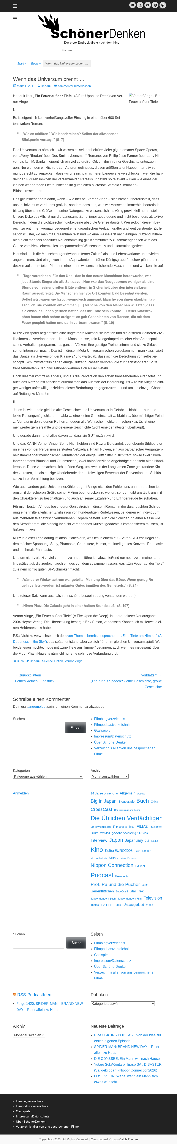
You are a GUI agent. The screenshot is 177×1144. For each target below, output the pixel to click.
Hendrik (46, 86)
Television (153, 898)
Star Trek (137, 891)
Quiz (145, 885)
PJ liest (140, 866)
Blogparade (126, 801)
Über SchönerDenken (111, 742)
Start (22, 63)
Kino (97, 849)
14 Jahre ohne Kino (104, 793)
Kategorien (21, 770)
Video (149, 904)
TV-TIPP (106, 904)
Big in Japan (104, 801)
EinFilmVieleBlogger (101, 827)
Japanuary (134, 840)
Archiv (95, 770)
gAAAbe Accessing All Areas (130, 833)
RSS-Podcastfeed (34, 994)
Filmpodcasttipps (123, 826)
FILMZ (142, 826)
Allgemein (127, 793)
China (154, 801)
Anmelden (21, 793)
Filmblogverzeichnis (109, 719)
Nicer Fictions (128, 858)
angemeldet (37, 706)
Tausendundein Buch (103, 898)
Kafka (154, 840)
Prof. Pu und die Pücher (115, 884)
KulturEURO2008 (119, 851)
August (141, 793)
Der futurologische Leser (127, 810)
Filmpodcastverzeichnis (112, 724)
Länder (146, 850)
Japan (116, 840)
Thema (95, 904)
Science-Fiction (52, 661)
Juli (147, 840)
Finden (76, 727)
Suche (76, 943)
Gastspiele (102, 730)
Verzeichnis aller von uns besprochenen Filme (47, 1126)
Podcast (102, 875)
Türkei (118, 904)
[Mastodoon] (162, 7)
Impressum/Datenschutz (112, 736)
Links (137, 851)
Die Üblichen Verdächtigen (127, 818)
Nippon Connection (112, 865)
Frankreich (156, 826)
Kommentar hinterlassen (74, 86)
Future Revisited (100, 833)
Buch (36, 63)
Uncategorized (133, 904)
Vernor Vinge (73, 661)
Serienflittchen (102, 891)
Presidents (122, 876)
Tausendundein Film (130, 898)
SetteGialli (122, 891)
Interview (99, 840)
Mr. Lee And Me (99, 858)
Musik (114, 858)
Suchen (19, 719)
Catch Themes (128, 1139)
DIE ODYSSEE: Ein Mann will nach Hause (127, 1058)
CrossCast (101, 809)
